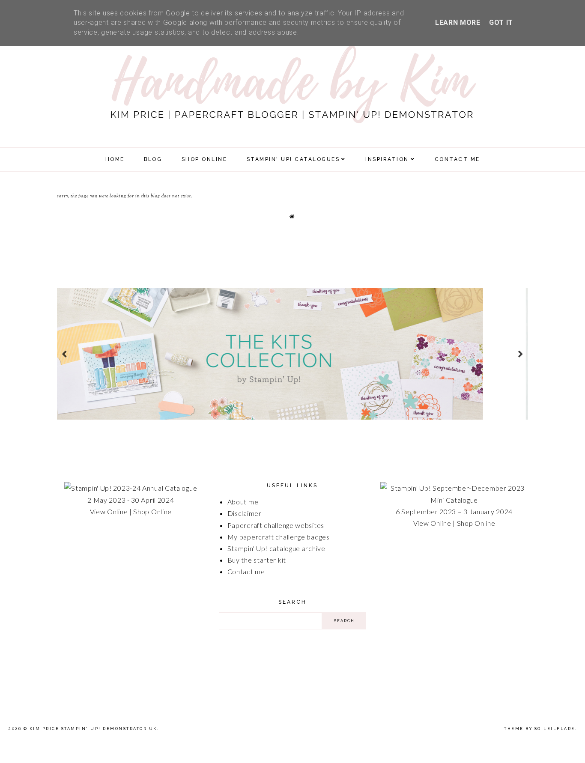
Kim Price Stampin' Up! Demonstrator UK (93, 729)
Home (115, 159)
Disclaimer (244, 513)
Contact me (246, 571)
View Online (109, 511)
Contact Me (457, 159)
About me (243, 502)
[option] (292, 354)
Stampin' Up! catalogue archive (276, 548)
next (520, 354)
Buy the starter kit (256, 560)
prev (64, 354)
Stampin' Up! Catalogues (293, 159)
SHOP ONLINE (204, 159)
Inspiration (387, 159)
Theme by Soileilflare (539, 729)
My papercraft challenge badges (278, 537)
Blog (153, 159)
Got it (501, 22)
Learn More (458, 22)
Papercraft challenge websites (275, 525)
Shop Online (152, 511)
